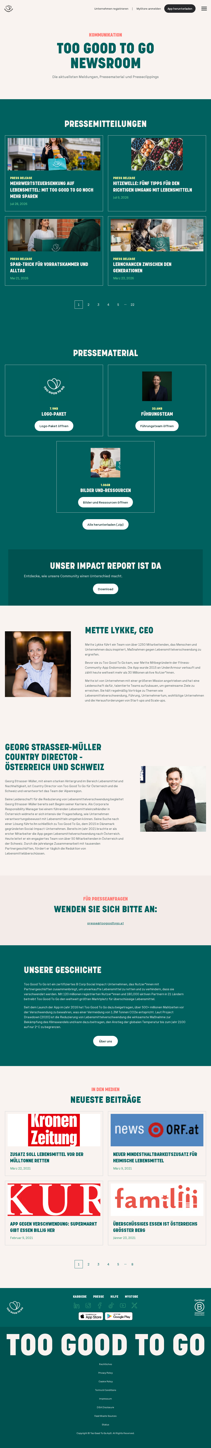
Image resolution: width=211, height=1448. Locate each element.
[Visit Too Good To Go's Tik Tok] (111, 1305)
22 (132, 304)
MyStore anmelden (149, 8)
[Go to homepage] (8, 8)
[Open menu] (204, 8)
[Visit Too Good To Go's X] (134, 1305)
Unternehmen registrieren (111, 8)
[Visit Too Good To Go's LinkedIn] (76, 1305)
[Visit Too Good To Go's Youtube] (123, 1305)
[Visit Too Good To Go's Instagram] (88, 1305)
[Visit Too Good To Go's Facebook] (99, 1305)
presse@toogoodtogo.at (105, 923)
